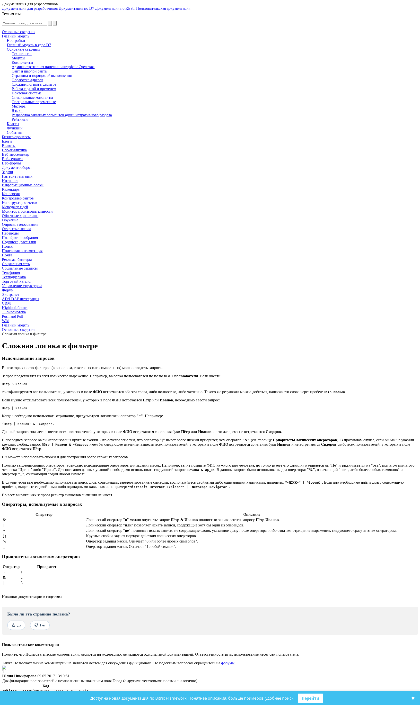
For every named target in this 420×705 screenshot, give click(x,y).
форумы (228, 663)
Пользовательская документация (163, 8)
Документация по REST (115, 8)
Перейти (310, 698)
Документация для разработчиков (30, 8)
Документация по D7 (76, 8)
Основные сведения (18, 329)
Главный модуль (15, 325)
